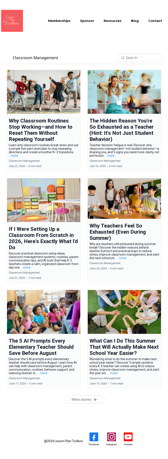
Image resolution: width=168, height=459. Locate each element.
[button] (43, 120)
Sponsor (87, 21)
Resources (112, 21)
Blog (135, 21)
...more (13, 155)
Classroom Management (35, 57)
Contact (155, 21)
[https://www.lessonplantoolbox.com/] (12, 21)
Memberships (59, 21)
